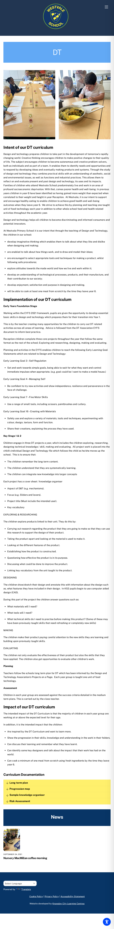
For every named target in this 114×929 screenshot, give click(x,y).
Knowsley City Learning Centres (68, 903)
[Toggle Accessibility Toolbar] (107, 922)
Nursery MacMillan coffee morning (25, 858)
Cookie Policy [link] (36, 896)
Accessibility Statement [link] (73, 896)
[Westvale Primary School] (56, 30)
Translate (26, 889)
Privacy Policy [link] (52, 896)
